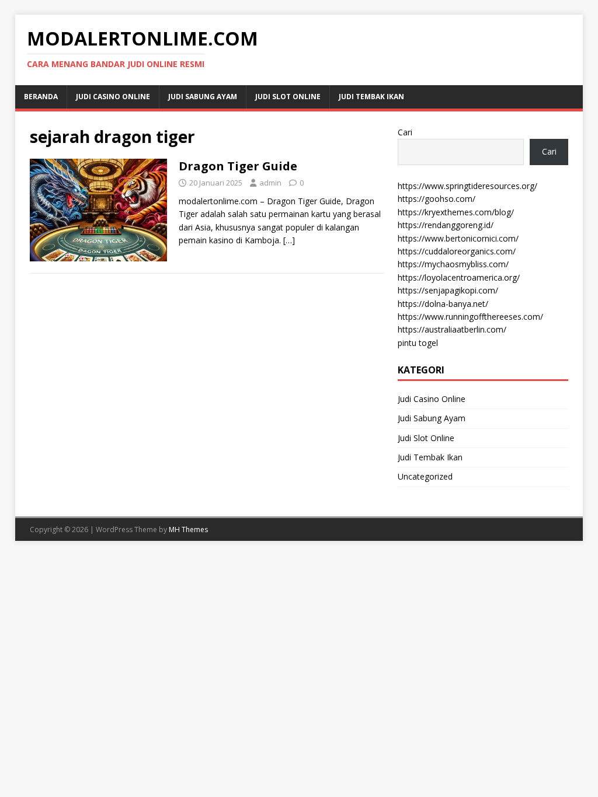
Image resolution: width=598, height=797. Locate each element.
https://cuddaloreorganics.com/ (457, 251)
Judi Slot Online (288, 97)
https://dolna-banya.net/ (443, 303)
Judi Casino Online (113, 97)
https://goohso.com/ (436, 198)
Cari (405, 132)
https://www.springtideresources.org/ (467, 185)
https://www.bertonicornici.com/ (458, 238)
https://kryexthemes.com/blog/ (456, 212)
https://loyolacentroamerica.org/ (459, 277)
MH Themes (188, 529)
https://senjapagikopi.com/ (448, 290)
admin (270, 182)
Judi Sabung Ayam (202, 97)
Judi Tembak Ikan (371, 97)
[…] (289, 240)
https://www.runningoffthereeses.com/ (470, 316)
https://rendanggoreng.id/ (445, 224)
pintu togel (418, 342)
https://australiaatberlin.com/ (452, 329)
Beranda (41, 97)
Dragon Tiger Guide (238, 166)
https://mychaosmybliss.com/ (453, 264)
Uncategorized (425, 476)
